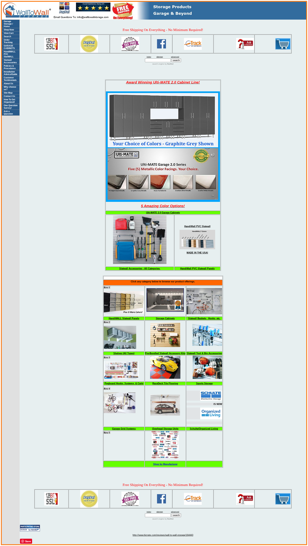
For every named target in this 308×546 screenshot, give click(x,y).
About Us (8, 83)
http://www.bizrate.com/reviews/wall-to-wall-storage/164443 (163, 535)
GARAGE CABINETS (9, 47)
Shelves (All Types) (123, 353)
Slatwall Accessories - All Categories (139, 268)
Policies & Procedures (10, 67)
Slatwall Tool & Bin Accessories (204, 353)
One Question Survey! (10, 106)
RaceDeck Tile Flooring (165, 383)
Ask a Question (8, 112)
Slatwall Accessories (10, 61)
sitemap (159, 57)
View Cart (9, 33)
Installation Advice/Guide (10, 73)
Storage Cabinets (165, 318)
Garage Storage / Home (8, 24)
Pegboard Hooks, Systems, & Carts (124, 383)
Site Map (8, 93)
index (149, 57)
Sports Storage (204, 383)
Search (7, 36)
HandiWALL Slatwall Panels (124, 318)
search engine (158, 64)
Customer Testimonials (10, 78)
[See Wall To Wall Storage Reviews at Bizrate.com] (30, 528)
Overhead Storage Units (165, 428)
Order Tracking (8, 41)
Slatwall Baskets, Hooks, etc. (204, 318)
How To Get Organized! (9, 100)
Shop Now (9, 30)
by (168, 64)
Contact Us (9, 96)
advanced (175, 57)
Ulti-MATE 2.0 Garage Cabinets (163, 212)
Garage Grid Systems (124, 428)
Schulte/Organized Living (204, 428)
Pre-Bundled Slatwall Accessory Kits (165, 353)
